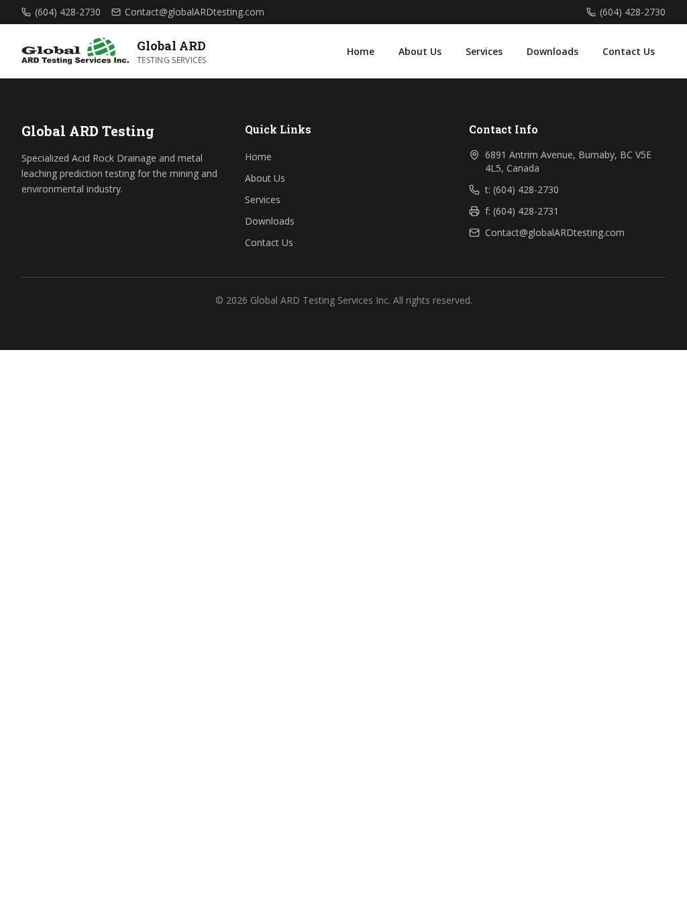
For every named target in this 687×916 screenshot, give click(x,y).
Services (484, 51)
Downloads (552, 51)
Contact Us (628, 51)
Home (360, 51)
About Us (420, 51)
